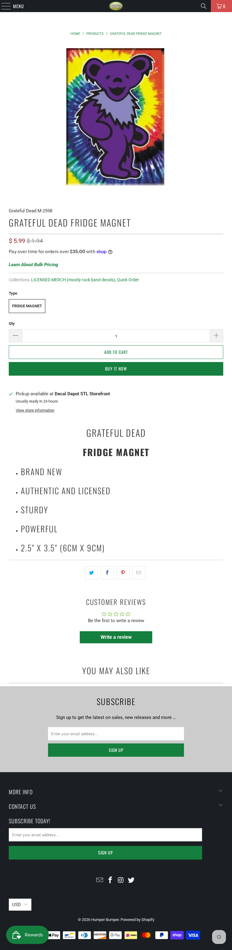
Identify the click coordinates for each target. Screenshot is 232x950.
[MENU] (3, 6)
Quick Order (128, 279)
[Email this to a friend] (138, 572)
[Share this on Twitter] (91, 572)
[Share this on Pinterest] (123, 572)
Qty (12, 323)
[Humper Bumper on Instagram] (121, 880)
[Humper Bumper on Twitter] (131, 880)
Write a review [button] (116, 637)
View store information (35, 410)
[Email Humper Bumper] (100, 880)
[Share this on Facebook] (107, 572)
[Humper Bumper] (116, 6)
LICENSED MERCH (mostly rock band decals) (73, 279)
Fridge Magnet (27, 306)
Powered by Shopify (137, 919)
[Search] (203, 6)
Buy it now (116, 368)
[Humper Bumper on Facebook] (110, 880)
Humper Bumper (105, 919)
